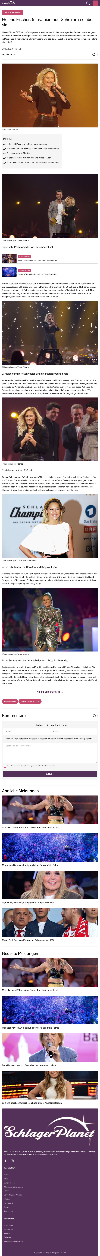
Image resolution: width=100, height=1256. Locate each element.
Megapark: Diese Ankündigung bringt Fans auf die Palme (37, 274)
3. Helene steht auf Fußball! (19, 153)
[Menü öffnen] (95, 3)
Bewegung (8, 1211)
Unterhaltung (9, 1183)
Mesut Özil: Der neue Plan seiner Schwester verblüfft (28, 940)
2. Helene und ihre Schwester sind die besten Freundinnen (33, 148)
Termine (7, 1191)
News (6, 1175)
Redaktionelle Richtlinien (13, 1241)
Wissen (7, 1199)
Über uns (7, 1237)
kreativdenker (9, 54)
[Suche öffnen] (88, 3)
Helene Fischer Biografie (30, 701)
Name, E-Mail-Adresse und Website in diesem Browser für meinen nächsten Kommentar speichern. (49, 738)
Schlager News (12, 12)
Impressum (8, 1229)
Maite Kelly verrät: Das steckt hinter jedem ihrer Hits (28, 902)
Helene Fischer (10, 701)
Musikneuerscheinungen (13, 1187)
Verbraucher (9, 1203)
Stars (6, 1179)
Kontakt (7, 1233)
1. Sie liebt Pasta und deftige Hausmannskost (27, 144)
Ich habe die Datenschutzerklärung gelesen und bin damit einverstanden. (31, 766)
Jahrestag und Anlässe (13, 1195)
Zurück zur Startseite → (50, 692)
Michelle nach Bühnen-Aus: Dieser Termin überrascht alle (37, 261)
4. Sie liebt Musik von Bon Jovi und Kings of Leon (29, 157)
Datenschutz (9, 1225)
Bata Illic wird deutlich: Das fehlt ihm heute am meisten (29, 1065)
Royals (6, 1207)
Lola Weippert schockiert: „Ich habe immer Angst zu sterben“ (32, 1102)
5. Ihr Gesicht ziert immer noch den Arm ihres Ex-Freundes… (34, 162)
